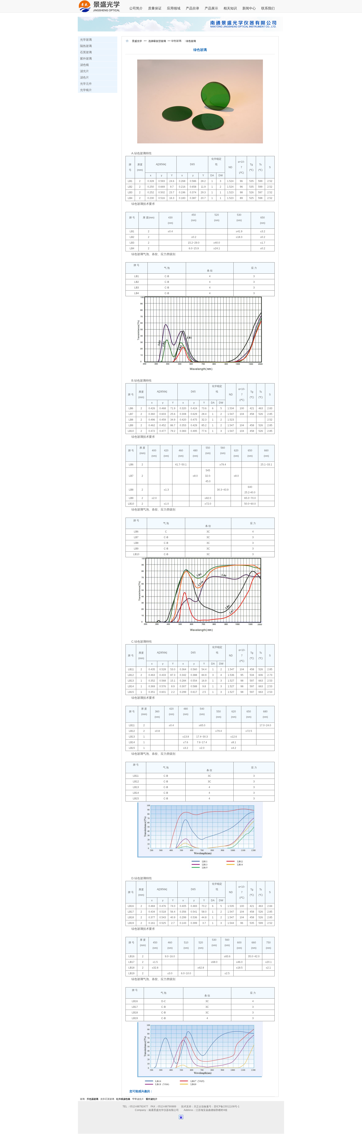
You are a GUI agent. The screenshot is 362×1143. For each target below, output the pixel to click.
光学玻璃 (86, 39)
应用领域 (173, 8)
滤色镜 (84, 64)
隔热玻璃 (86, 46)
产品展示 (211, 8)
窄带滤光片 (138, 1099)
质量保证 (155, 8)
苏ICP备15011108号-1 (226, 1106)
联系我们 (268, 8)
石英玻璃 (86, 52)
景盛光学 (137, 41)
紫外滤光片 (151, 1099)
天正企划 (199, 1106)
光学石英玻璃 (107, 1099)
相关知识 (230, 8)
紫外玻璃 (86, 58)
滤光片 (84, 71)
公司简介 (136, 8)
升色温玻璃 (92, 1099)
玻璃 (82, 1099)
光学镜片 (86, 90)
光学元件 (86, 83)
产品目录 (192, 8)
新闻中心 (249, 8)
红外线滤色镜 (123, 1099)
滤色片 (84, 77)
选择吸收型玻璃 (157, 41)
